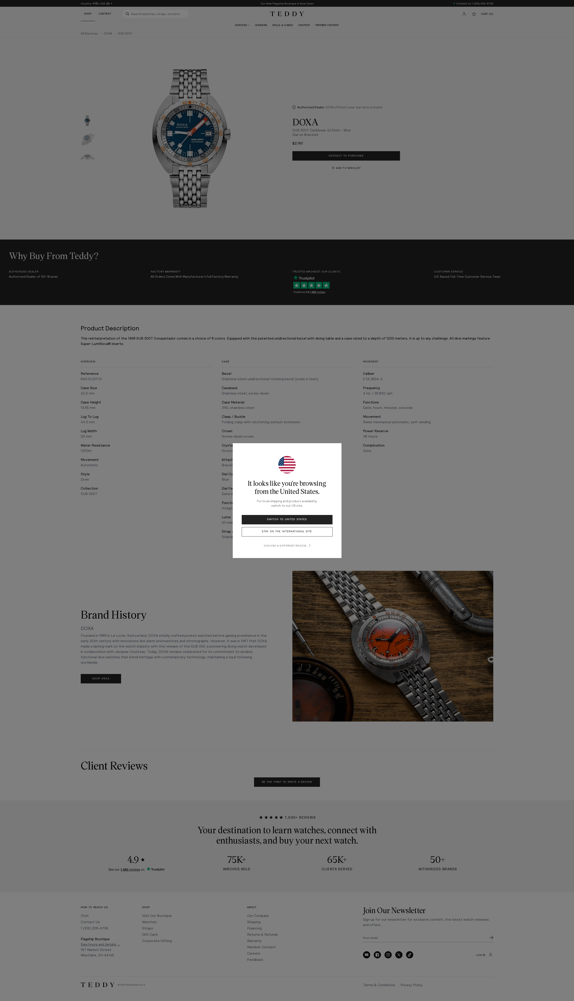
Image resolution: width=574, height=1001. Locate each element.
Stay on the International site (287, 531)
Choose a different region (285, 545)
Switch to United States (287, 519)
